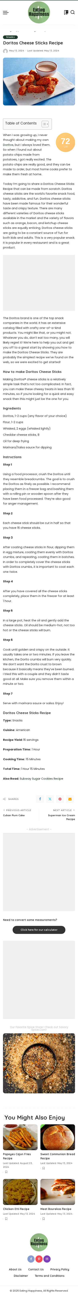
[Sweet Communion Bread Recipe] (57, 1137)
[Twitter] (50, 799)
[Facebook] (40, 799)
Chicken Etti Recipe (16, 1209)
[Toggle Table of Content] (43, 124)
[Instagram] (47, 1259)
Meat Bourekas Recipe (55, 1209)
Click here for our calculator (39, 929)
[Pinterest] (60, 799)
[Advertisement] (39, 283)
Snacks (10, 37)
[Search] (72, 12)
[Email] (70, 799)
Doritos (8, 145)
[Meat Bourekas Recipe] (57, 1192)
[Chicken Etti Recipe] (20, 1192)
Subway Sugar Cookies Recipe (41, 779)
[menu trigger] (7, 12)
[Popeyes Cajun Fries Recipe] (20, 1137)
